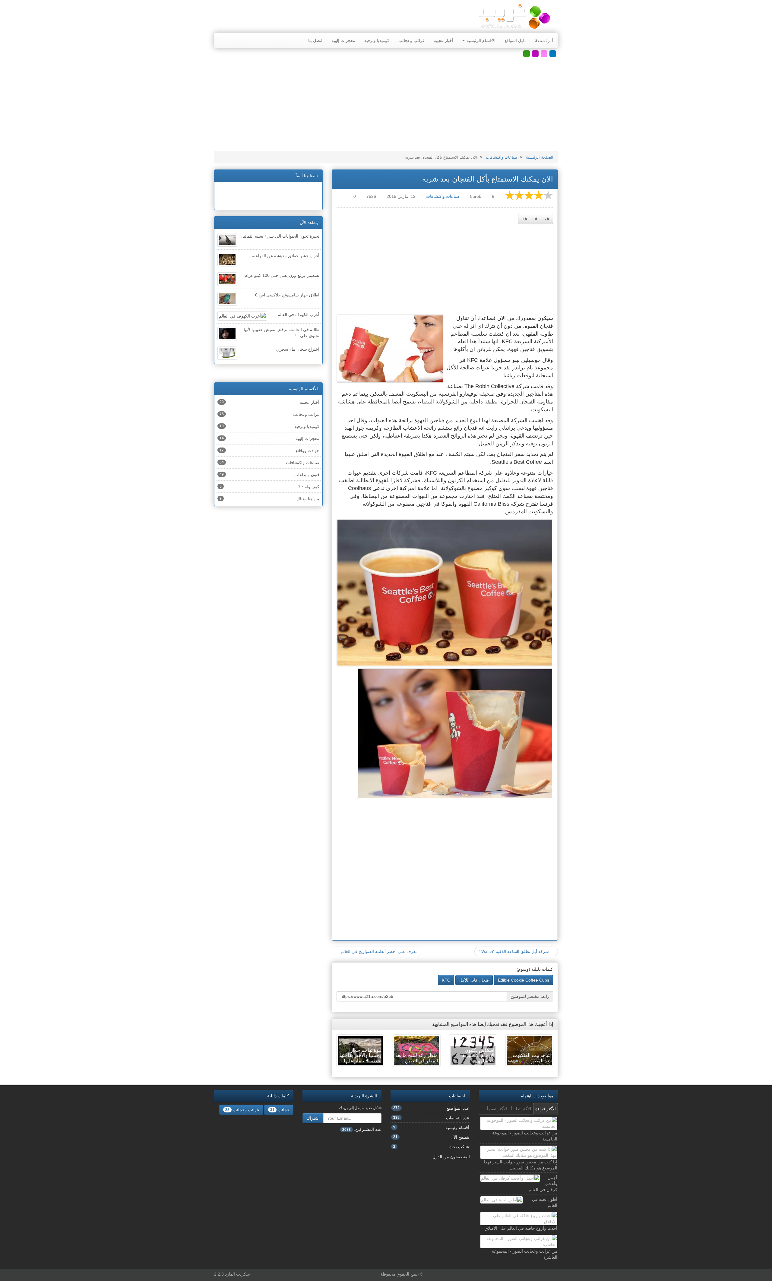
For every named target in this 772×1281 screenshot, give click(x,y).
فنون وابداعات (269, 474)
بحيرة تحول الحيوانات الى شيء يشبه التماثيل (280, 236)
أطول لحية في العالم (544, 1202)
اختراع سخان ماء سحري (297, 349)
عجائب (280, 1109)
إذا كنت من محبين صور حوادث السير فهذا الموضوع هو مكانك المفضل (520, 1164)
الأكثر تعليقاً (521, 1108)
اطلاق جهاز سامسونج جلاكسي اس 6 (287, 295)
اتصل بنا (315, 40)
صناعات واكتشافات (501, 157)
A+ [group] (524, 219)
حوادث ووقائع (269, 450)
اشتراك (313, 1118)
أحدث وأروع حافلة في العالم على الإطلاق (521, 1228)
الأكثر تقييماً (497, 1108)
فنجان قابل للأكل (474, 980)
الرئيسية (544, 40)
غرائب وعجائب (411, 40)
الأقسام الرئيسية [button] (480, 40)
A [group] (536, 219)
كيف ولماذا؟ (269, 486)
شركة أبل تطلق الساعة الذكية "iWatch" (514, 951)
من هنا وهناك (269, 498)
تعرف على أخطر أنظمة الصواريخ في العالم (378, 951)
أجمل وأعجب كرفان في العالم (543, 1183)
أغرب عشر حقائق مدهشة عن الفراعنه (285, 255)
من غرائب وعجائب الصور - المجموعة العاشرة (524, 1254)
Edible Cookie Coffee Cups (523, 980)
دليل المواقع (515, 40)
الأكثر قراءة (545, 1108)
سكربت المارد (237, 1274)
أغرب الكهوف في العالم (298, 314)
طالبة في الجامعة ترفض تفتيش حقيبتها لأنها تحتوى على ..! (281, 332)
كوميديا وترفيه (376, 40)
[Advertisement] (386, 104)
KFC (446, 980)
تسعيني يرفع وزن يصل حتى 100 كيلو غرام (282, 275)
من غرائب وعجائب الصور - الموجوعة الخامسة (524, 1136)
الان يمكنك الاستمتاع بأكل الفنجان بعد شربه (487, 179)
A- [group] (547, 219)
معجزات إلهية (343, 40)
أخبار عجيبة (443, 40)
